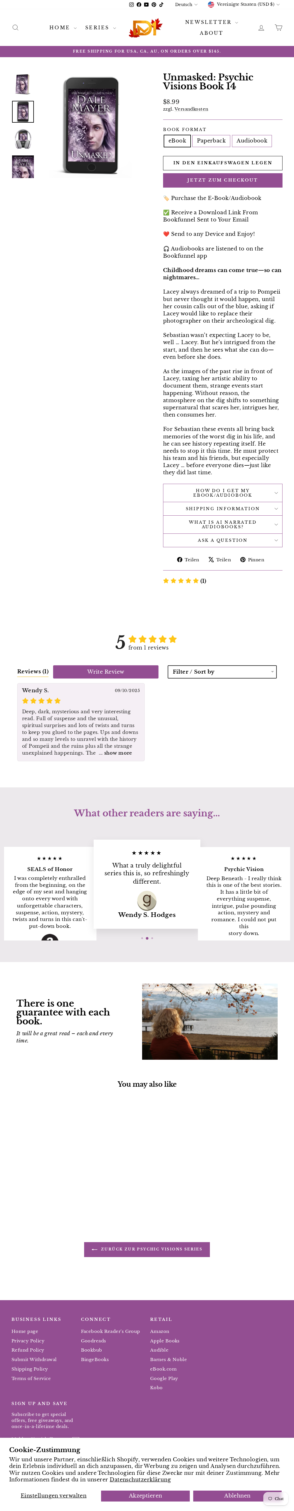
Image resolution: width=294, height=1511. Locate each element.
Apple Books (165, 1341)
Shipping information (223, 508)
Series (98, 27)
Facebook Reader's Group (110, 1331)
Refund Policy (28, 1350)
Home (60, 27)
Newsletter (209, 22)
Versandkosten (191, 109)
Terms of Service (31, 1378)
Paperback (211, 141)
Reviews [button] (33, 671)
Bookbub (91, 1350)
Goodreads (93, 1341)
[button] (184, 581)
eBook (177, 141)
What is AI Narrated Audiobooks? (222, 524)
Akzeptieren (145, 1496)
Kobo (156, 1387)
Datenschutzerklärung (140, 1480)
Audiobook (252, 141)
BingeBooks (95, 1359)
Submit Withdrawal (34, 1359)
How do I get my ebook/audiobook (222, 493)
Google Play (164, 1378)
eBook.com (163, 1369)
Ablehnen (237, 1496)
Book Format (185, 129)
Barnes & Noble (168, 1359)
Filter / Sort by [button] (194, 671)
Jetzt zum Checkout (222, 180)
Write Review (105, 672)
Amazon (159, 1331)
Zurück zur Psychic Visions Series (151, 1249)
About (211, 33)
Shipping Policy (29, 1369)
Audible (159, 1350)
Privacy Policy (28, 1341)
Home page (24, 1331)
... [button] (114, 753)
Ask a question (223, 540)
